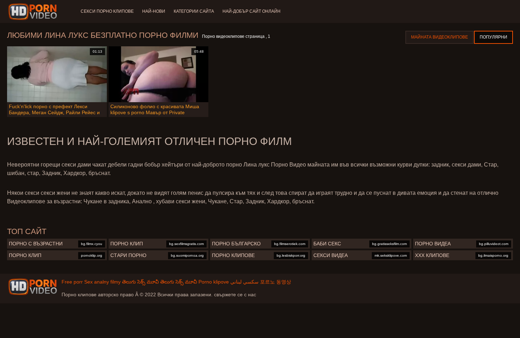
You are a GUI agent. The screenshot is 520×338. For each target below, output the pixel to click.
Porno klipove (213, 282)
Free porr (72, 282)
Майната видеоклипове (439, 37)
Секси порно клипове (107, 11)
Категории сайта (194, 11)
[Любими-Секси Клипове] (33, 11)
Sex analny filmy (102, 282)
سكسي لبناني (244, 282)
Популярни (493, 37)
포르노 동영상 (275, 282)
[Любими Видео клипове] (32, 286)
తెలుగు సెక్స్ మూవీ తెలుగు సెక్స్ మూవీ (159, 282)
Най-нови (153, 11)
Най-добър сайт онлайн (252, 11)
